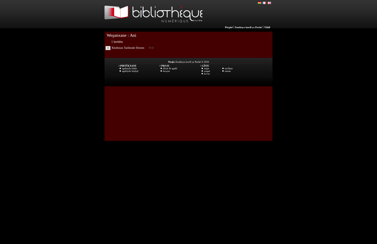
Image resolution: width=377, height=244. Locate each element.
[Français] (265, 3)
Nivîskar (229, 68)
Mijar (206, 68)
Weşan (207, 71)
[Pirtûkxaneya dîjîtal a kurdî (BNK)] (153, 27)
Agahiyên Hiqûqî (130, 71)
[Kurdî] (260, 3)
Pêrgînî (229, 27)
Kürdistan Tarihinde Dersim (128, 47)
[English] (269, 3)
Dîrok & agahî (170, 68)
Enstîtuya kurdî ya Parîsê (248, 27)
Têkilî (267, 27)
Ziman (228, 71)
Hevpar (166, 71)
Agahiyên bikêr (129, 68)
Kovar (207, 73)
